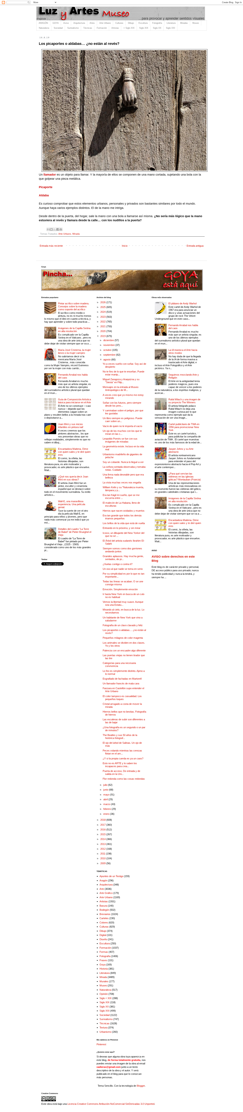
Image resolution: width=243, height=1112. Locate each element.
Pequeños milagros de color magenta (123, 637)
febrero (107, 808)
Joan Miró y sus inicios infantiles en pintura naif (70, 425)
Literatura (171, 23)
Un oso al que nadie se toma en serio (123, 568)
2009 (103, 863)
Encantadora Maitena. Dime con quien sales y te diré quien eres (74, 451)
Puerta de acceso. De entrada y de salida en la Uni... (121, 772)
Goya (102, 964)
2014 (103, 839)
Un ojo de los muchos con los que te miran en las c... (122, 432)
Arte (102, 888)
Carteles (104, 918)
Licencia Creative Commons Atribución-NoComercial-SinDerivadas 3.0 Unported (110, 1103)
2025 (103, 307)
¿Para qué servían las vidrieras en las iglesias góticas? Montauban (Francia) (184, 476)
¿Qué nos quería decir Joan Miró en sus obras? (73, 478)
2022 (103, 321)
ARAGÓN (43, 23)
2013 (103, 844)
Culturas (119, 23)
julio (105, 784)
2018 (103, 819)
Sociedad (58, 28)
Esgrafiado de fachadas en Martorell (122, 678)
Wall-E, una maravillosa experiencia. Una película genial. (71, 504)
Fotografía (157, 23)
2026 (103, 302)
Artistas (115, 28)
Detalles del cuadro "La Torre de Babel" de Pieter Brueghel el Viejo (74, 532)
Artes (92, 23)
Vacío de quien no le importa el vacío (122, 426)
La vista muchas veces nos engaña (122, 482)
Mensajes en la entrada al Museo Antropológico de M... (120, 388)
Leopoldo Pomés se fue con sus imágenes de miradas (120, 440)
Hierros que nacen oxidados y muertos (123, 510)
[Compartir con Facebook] (57, 229)
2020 (103, 331)
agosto (107, 359)
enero (106, 813)
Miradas (184, 23)
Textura (103, 1027)
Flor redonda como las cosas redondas (124, 778)
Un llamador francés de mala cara (121, 683)
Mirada (76, 234)
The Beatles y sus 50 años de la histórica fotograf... (120, 736)
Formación (102, 28)
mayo (106, 794)
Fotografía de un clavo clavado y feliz (123, 625)
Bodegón (104, 909)
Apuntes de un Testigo (111, 876)
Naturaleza (44, 28)
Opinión (104, 993)
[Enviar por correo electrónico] (48, 229)
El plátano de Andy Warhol (182, 303)
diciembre (109, 340)
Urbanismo (105, 1031)
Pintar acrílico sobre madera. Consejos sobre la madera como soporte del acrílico (73, 306)
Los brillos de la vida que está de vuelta (124, 523)
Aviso (66, 23)
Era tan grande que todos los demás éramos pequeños (122, 517)
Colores (104, 922)
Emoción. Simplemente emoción (120, 589)
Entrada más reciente (51, 245)
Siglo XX (157, 28)
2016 (103, 829)
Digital (103, 935)
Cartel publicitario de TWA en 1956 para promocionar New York (183, 427)
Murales (104, 981)
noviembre (109, 345)
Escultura (143, 23)
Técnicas (87, 28)
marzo (107, 804)
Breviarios (105, 914)
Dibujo (131, 23)
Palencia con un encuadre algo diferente (124, 650)
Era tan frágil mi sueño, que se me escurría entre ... (121, 496)
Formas (104, 951)
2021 (103, 326)
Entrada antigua (195, 245)
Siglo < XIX (106, 998)
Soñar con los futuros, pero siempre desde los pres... (122, 404)
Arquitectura (79, 23)
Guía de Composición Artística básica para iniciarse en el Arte (74, 401)
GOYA (56, 23)
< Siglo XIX (129, 28)
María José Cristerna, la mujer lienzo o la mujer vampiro (74, 351)
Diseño (103, 939)
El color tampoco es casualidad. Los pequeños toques (122, 698)
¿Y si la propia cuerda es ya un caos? (123, 758)
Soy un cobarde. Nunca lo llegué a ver (123, 462)
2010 (103, 858)
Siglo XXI (170, 28)
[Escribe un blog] (51, 229)
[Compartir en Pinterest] (60, 229)
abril (105, 799)
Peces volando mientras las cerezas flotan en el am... (122, 752)
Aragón (103, 880)
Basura (103, 905)
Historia (104, 968)
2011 (103, 853)
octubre (107, 350)
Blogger (141, 1085)
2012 (103, 848)
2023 (103, 316)
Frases (103, 960)
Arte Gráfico (106, 893)
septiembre (109, 354)
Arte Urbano (105, 23)
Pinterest (101, 1044)
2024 (103, 311)
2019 (103, 336)
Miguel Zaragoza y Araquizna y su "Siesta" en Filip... (121, 381)
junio (106, 789)
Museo (195, 23)
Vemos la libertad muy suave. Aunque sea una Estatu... (123, 603)
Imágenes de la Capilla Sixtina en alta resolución (74, 330)
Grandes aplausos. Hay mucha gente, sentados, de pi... (123, 558)
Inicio (124, 245)
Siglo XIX (143, 28)
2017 (103, 824)
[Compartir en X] (54, 229)
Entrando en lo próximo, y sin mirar (121, 528)
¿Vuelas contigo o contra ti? (117, 564)
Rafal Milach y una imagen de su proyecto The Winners (184, 401)
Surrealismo (73, 28)
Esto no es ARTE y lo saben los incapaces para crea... (120, 765)
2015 (103, 834)
